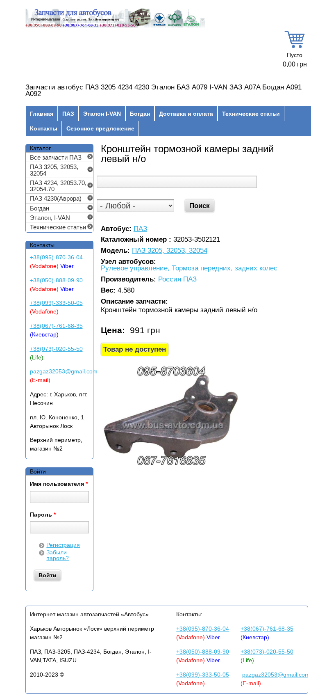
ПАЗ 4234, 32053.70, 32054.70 (58, 185)
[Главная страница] (115, 27)
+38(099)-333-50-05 (56, 303)
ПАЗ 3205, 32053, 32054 (169, 250)
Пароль (43, 515)
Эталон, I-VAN (50, 217)
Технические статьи (251, 113)
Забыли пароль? (57, 555)
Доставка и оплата (186, 113)
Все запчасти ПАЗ (56, 157)
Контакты (43, 128)
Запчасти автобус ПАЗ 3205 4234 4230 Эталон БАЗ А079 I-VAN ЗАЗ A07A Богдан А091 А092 (163, 90)
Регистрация (63, 545)
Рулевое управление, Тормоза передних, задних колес (189, 268)
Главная (41, 113)
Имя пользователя (59, 484)
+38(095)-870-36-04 (56, 257)
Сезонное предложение (100, 128)
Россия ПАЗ (177, 279)
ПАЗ (68, 113)
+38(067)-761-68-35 (56, 326)
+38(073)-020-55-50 (56, 348)
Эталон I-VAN (102, 113)
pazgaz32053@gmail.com (64, 371)
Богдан (140, 113)
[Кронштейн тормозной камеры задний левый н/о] (171, 467)
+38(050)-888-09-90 (56, 280)
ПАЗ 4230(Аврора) (56, 198)
